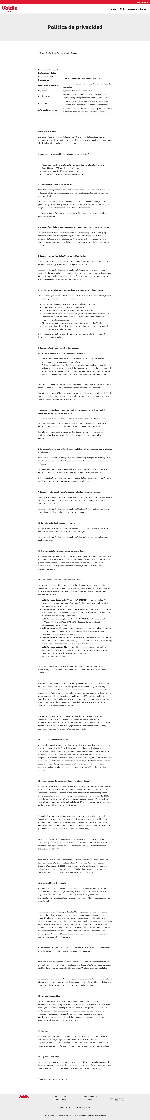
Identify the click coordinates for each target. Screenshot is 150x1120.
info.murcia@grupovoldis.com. (81, 644)
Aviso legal (89, 1099)
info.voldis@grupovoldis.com (70, 174)
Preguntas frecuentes (89, 1096)
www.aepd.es (98, 863)
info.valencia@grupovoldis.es (54, 656)
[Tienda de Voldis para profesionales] (9, 9)
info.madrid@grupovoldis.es (63, 634)
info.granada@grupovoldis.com (55, 625)
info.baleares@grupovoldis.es (54, 606)
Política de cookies (60, 1099)
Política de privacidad (60, 1096)
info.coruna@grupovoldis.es (63, 616)
